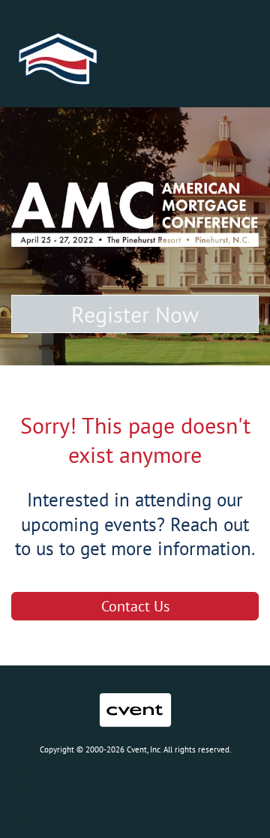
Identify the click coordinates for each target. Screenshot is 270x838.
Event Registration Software (29, 804)
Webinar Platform (25, 819)
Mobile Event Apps (25, 788)
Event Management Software (29, 773)
